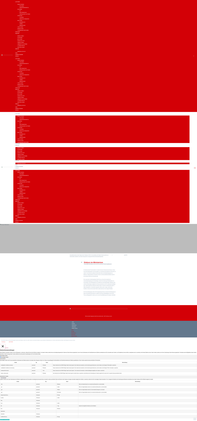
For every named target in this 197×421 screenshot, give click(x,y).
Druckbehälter (22, 22)
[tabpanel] (98, 367)
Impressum (74, 326)
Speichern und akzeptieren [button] (5, 419)
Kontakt (17, 56)
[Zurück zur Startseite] (98, 308)
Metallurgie (19, 39)
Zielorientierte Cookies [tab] (4, 376)
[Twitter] (122, 329)
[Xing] (117, 329)
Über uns (17, 48)
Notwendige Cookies (4, 357)
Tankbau (21, 23)
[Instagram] (109, 329)
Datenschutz (74, 325)
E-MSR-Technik (20, 194)
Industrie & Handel (21, 47)
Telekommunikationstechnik (22, 30)
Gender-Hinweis (74, 328)
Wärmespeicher (22, 25)
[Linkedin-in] (113, 329)
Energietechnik (20, 28)
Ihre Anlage (17, 31)
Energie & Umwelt (20, 202)
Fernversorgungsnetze (24, 7)
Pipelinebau (21, 173)
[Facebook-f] (100, 329)
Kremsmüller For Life (21, 51)
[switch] (0, 377)
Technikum (21, 17)
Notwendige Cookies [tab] (3, 355)
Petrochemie (19, 37)
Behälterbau (19, 20)
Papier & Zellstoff (21, 40)
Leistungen (17, 1)
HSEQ (73, 322)
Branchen (17, 33)
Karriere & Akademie (19, 54)
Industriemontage (23, 12)
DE (194, 55)
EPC (20, 10)
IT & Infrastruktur (21, 45)
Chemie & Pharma (20, 42)
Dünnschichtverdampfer (24, 74)
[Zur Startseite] (7, 55)
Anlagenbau (19, 9)
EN (194, 56)
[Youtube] (104, 329)
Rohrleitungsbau (20, 4)
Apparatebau (19, 15)
